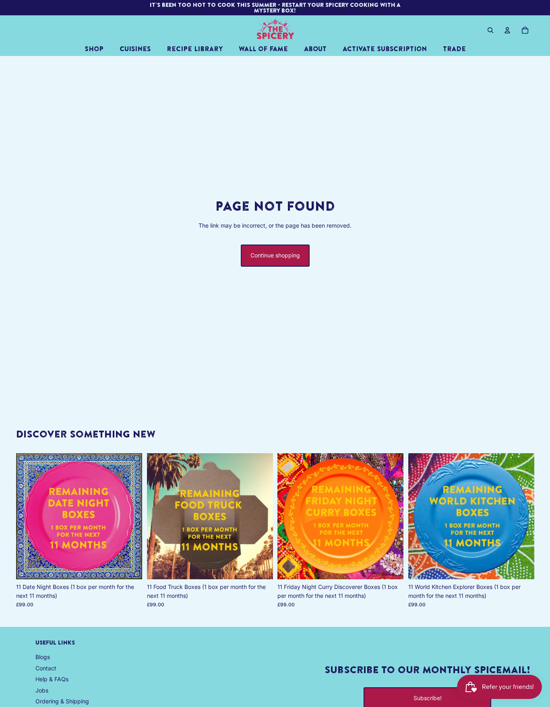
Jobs (41, 690)
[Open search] (490, 30)
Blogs (42, 656)
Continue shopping (275, 255)
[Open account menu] (507, 30)
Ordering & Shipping (62, 701)
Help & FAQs (51, 679)
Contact (45, 668)
